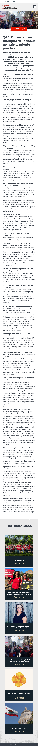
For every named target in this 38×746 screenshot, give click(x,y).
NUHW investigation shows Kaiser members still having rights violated (19, 593)
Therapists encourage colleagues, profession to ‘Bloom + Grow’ (19, 694)
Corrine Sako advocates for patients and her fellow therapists (19, 627)
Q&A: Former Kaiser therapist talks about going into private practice (19, 660)
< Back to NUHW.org (8, 2)
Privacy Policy (25, 744)
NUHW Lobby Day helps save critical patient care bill (19, 560)
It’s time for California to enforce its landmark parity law (19, 728)
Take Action (19, 563)
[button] (34, 6)
